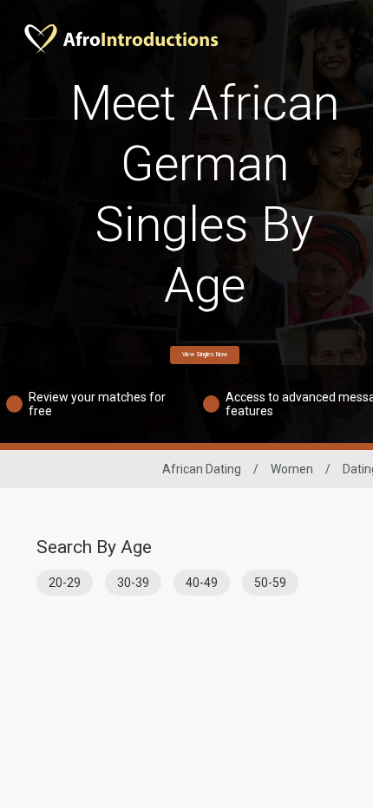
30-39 (133, 583)
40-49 (202, 583)
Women (292, 469)
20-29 (65, 583)
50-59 (270, 583)
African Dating (201, 469)
